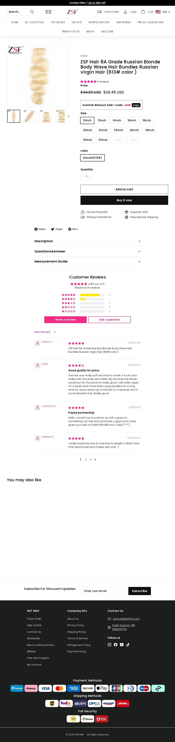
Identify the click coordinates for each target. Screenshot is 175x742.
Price (84, 85)
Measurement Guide (51, 261)
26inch (134, 130)
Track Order (34, 618)
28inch (149, 130)
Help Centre (34, 625)
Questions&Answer (50, 251)
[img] (76, 343)
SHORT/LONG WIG (99, 22)
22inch (103, 130)
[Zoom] (38, 76)
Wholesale (33, 638)
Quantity (86, 169)
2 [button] (86, 459)
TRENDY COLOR (70, 31)
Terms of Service (77, 638)
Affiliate (31, 651)
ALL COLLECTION (34, 22)
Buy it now (124, 200)
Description (44, 241)
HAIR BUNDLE (123, 22)
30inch (87, 140)
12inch (102, 120)
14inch (117, 120)
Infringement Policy (79, 645)
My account (34, 664)
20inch (87, 130)
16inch (132, 120)
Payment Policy (76, 651)
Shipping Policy (76, 632)
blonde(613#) (92, 158)
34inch (118, 140)
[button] (88, 81)
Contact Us (34, 632)
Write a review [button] (65, 320)
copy (136, 105)
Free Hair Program (38, 658)
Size (83, 113)
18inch (147, 120)
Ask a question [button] (109, 320)
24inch (118, 130)
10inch (87, 120)
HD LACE (77, 22)
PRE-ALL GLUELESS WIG (151, 22)
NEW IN (90, 31)
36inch (134, 140)
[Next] (67, 116)
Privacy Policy (75, 625)
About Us (72, 618)
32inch (103, 140)
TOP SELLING (58, 22)
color (84, 151)
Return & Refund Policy (40, 645)
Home (84, 55)
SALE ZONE (107, 31)
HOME (14, 22)
